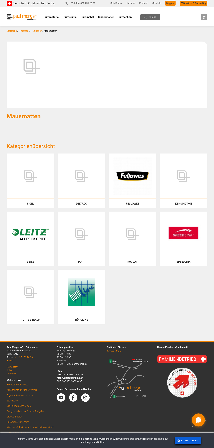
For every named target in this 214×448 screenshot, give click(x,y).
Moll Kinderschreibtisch (19, 406)
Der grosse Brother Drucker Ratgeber (26, 411)
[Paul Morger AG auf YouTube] (63, 400)
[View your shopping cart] (204, 17)
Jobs (9, 370)
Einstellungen (189, 440)
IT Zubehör (36, 31)
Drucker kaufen (14, 416)
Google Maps (114, 351)
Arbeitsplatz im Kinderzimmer (22, 390)
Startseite (12, 31)
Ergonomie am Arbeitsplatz (21, 395)
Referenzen (12, 373)
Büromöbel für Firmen (18, 422)
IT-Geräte (23, 31)
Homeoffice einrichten (18, 384)
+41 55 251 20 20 (24, 357)
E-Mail (10, 360)
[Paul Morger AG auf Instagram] (87, 400)
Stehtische (12, 400)
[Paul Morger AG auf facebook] (75, 400)
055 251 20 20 (83, 3)
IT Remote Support (16, 432)
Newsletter (12, 367)
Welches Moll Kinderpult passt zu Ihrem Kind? (30, 427)
